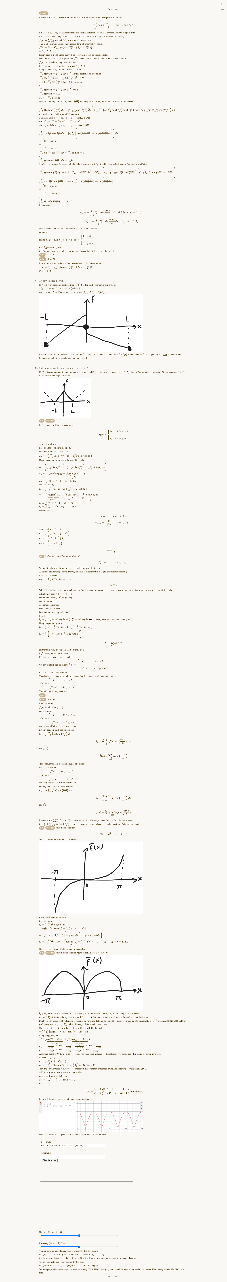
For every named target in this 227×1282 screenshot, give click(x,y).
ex (42, 421)
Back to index (113, 9)
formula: (45, 1142)
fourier (44, 13)
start (43, 259)
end (42, 255)
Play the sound (49, 1160)
